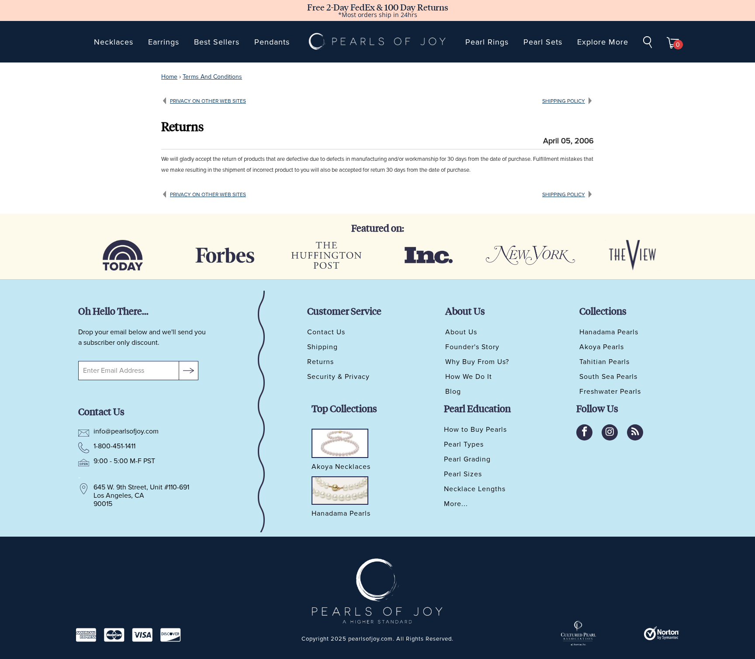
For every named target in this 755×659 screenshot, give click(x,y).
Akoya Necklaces (341, 467)
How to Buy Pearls (475, 429)
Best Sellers (216, 42)
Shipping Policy (563, 101)
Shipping (322, 347)
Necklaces (113, 42)
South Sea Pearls (608, 376)
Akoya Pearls (601, 347)
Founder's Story (472, 347)
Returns (320, 361)
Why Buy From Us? (477, 361)
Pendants (272, 42)
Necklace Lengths (475, 489)
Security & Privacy (338, 376)
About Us (461, 332)
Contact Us (326, 332)
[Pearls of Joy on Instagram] (610, 432)
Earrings (163, 42)
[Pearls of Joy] (377, 41)
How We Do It (468, 376)
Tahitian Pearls (604, 361)
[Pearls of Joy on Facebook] (584, 432)
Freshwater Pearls (610, 391)
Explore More (602, 42)
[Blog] (635, 432)
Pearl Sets (542, 42)
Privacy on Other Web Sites (208, 101)
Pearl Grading (467, 459)
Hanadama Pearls (608, 332)
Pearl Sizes (463, 474)
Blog (453, 391)
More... (456, 503)
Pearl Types (464, 444)
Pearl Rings (487, 42)
